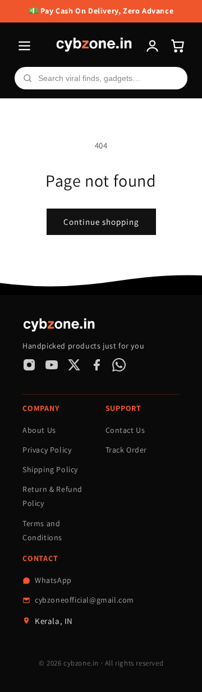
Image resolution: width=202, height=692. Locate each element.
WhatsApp (53, 580)
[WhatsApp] (119, 365)
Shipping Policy (50, 469)
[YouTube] (51, 365)
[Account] (152, 46)
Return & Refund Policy (52, 496)
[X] (74, 365)
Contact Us (125, 430)
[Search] (27, 78)
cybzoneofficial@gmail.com (84, 600)
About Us (39, 430)
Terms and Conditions (42, 530)
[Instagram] (29, 365)
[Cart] (177, 46)
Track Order (126, 450)
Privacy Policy (46, 450)
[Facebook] (96, 365)
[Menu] (24, 46)
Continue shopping (101, 221)
